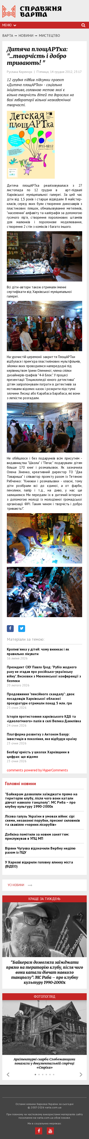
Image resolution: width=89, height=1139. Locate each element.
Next (81, 1074)
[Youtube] (50, 1130)
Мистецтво (49, 35)
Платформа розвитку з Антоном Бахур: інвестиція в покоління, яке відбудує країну (42, 736)
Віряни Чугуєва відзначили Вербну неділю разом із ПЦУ (40, 850)
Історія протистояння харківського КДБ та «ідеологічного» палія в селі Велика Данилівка (44, 718)
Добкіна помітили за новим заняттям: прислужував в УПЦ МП (37, 836)
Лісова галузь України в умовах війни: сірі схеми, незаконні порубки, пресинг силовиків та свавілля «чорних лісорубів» (42, 820)
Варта (7, 35)
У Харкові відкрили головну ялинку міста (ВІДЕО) (39, 864)
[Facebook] (38, 1130)
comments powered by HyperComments (37, 770)
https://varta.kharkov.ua (32, 13)
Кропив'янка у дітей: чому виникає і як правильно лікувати (38, 651)
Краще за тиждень (44, 899)
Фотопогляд (44, 996)
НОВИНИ (25, 35)
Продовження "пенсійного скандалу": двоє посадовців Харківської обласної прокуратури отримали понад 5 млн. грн (40, 698)
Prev (8, 1074)
